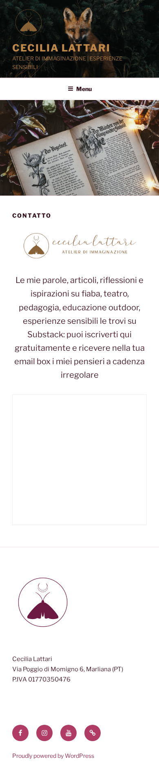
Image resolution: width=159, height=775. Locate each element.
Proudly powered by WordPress (53, 755)
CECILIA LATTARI (61, 48)
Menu (84, 88)
